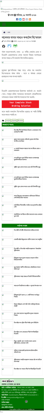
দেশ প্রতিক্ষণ (7, 41)
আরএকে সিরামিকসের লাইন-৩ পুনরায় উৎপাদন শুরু (28, 286)
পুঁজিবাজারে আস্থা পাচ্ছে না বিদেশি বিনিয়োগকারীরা (27, 276)
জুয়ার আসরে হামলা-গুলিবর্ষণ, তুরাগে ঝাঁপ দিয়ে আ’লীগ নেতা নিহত (26, 140)
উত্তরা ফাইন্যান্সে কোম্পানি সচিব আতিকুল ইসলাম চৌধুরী (27, 305)
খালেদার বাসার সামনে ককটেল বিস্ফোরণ (21, 37)
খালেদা (14, 121)
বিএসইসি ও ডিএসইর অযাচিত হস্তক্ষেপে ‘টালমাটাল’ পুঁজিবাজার (27, 249)
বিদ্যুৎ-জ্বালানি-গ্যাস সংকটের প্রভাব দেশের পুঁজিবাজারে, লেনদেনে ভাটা (25, 342)
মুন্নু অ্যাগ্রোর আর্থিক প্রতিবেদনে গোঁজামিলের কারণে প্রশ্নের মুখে (27, 268)
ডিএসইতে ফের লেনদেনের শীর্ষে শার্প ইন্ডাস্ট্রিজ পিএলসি (26, 333)
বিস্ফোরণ (20, 121)
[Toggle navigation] (4, 24)
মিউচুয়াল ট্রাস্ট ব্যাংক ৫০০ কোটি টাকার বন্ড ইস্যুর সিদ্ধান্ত (26, 296)
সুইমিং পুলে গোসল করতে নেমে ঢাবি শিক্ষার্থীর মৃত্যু (27, 167)
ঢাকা (8, 32)
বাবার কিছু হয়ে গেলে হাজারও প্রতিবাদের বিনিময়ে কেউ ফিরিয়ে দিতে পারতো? (27, 197)
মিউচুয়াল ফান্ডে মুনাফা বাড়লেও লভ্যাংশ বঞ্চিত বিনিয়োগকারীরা (26, 259)
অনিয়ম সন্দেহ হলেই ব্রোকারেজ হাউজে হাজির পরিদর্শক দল (26, 351)
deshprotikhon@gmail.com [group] (13, 397)
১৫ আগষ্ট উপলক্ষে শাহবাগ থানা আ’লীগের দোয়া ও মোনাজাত (27, 149)
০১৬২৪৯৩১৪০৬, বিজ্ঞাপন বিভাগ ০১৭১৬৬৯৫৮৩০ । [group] (20, 395)
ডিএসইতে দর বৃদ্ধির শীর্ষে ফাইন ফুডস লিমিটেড (26, 323)
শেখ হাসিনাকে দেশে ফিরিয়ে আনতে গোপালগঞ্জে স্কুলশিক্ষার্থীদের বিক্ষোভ (26, 159)
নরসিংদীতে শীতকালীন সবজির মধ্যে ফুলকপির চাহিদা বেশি (27, 206)
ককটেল (8, 121)
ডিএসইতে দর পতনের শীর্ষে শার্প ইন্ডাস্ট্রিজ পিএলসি (27, 369)
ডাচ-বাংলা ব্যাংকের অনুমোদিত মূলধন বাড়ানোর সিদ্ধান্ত (26, 314)
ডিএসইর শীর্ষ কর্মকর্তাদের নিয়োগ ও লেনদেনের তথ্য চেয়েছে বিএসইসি (27, 131)
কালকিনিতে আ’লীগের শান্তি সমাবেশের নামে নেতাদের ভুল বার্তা (28, 215)
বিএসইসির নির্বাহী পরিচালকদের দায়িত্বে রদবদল (26, 230)
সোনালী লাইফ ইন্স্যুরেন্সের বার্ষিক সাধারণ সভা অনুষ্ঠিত (28, 239)
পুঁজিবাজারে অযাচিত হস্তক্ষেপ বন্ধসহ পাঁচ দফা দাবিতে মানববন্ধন (28, 360)
